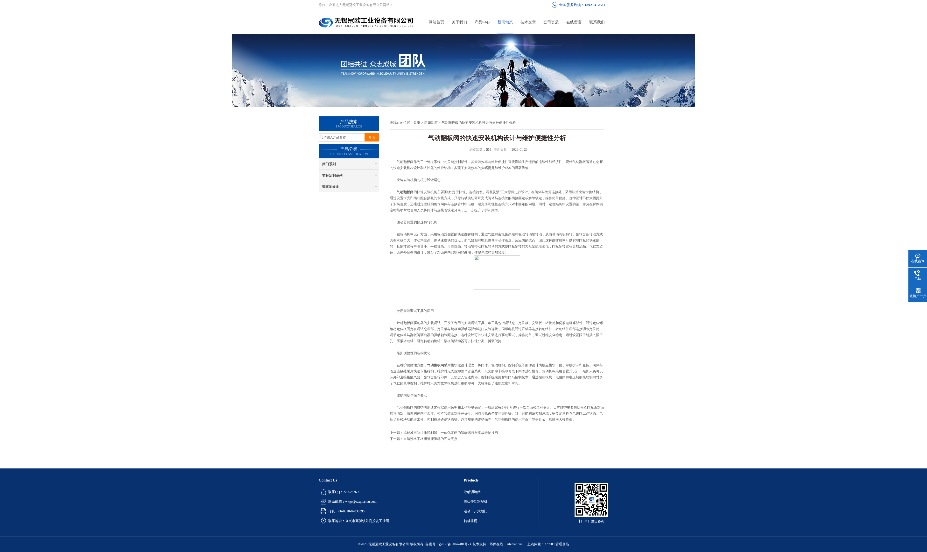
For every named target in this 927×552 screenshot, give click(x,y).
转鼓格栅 (470, 521)
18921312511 (595, 5)
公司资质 (551, 22)
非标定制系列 (332, 175)
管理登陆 (562, 544)
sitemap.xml (515, 544)
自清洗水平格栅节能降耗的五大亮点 (430, 439)
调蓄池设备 (330, 187)
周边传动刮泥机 (475, 501)
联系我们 (597, 22)
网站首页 (436, 22)
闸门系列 (329, 164)
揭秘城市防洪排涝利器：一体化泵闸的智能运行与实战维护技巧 (450, 433)
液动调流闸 (472, 492)
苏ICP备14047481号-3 (455, 544)
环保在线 (496, 544)
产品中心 (482, 22)
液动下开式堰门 (475, 511)
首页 (417, 123)
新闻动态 (505, 22)
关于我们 (459, 22)
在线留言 (574, 22)
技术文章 (528, 22)
